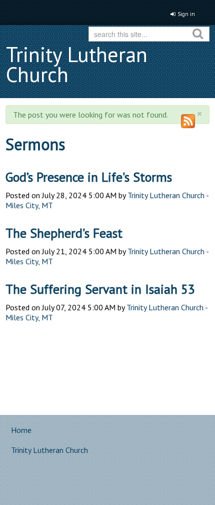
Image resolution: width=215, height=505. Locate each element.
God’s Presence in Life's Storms (89, 177)
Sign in (186, 14)
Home (21, 430)
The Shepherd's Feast (64, 233)
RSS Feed (188, 121)
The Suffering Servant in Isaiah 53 (100, 289)
